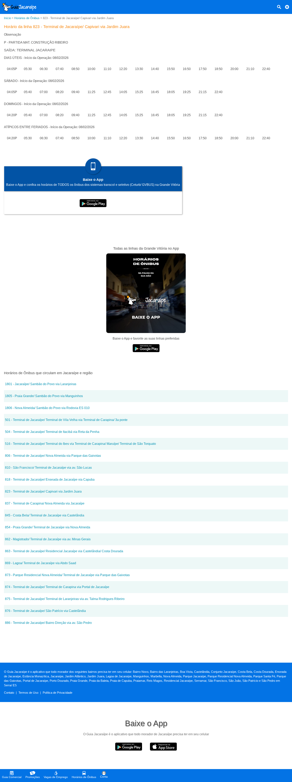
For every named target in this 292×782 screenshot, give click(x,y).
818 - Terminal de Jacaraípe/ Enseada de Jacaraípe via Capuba (50, 479)
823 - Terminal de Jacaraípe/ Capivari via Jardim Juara (43, 491)
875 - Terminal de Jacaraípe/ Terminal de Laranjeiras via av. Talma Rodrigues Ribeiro (65, 599)
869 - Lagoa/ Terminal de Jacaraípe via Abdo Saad (40, 563)
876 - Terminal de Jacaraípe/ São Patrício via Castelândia (45, 611)
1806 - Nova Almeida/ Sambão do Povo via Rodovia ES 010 (47, 408)
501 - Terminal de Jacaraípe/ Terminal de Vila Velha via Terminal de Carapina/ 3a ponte (66, 420)
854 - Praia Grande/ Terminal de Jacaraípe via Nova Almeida (47, 527)
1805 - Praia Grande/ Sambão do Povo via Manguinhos (44, 396)
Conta (104, 776)
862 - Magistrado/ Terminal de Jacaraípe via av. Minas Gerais (48, 539)
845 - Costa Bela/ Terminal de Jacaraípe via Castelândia (44, 515)
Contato (9, 692)
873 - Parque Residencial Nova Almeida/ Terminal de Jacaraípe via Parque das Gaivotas (67, 575)
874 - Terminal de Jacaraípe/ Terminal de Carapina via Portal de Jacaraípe (57, 587)
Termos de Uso (28, 692)
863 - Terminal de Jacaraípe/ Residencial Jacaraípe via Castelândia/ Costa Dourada (64, 551)
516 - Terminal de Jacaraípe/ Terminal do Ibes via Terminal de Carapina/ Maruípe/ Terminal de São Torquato (80, 443)
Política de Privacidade (57, 692)
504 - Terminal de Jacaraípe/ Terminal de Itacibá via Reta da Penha (52, 431)
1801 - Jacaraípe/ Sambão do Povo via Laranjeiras (40, 384)
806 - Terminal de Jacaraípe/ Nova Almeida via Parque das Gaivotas (53, 455)
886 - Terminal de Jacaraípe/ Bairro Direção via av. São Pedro (48, 622)
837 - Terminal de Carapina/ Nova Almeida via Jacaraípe (44, 503)
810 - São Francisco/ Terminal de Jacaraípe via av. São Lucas (48, 467)
